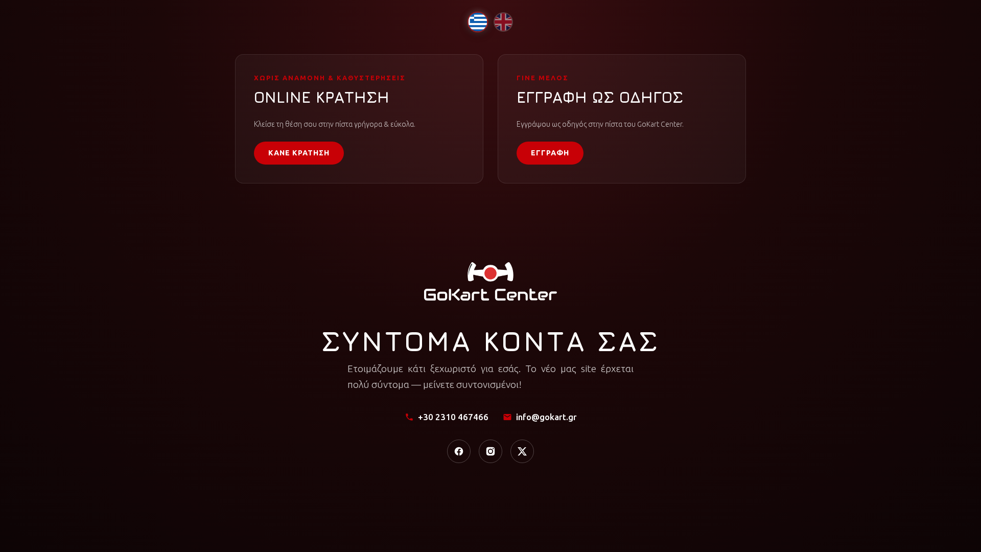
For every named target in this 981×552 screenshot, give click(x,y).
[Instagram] (490, 451)
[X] (522, 451)
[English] (503, 22)
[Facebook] (459, 451)
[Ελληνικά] (477, 21)
